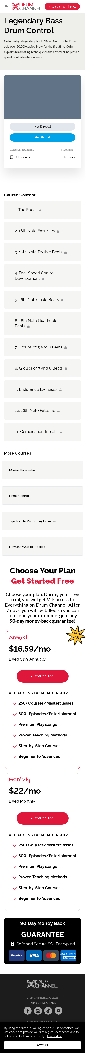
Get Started (42, 137)
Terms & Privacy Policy (42, 1002)
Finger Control (19, 495)
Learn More (54, 1036)
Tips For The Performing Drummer (32, 521)
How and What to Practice (27, 546)
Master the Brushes (22, 470)
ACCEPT (42, 1045)
